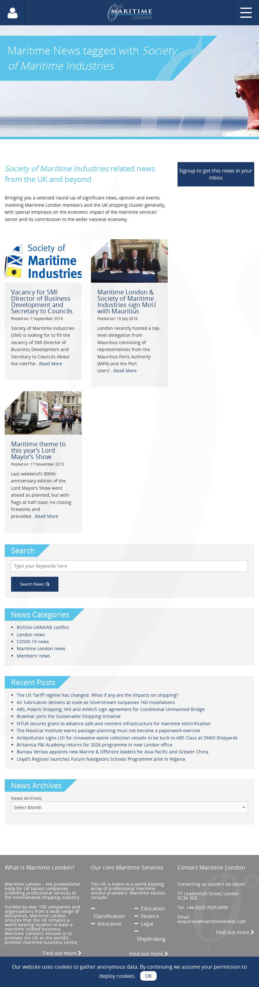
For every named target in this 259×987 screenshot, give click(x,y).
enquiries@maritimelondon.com (212, 921)
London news (31, 635)
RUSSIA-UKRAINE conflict (43, 627)
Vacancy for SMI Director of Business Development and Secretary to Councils (42, 301)
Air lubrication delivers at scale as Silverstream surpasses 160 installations (96, 702)
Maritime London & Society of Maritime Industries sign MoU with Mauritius (126, 301)
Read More (50, 364)
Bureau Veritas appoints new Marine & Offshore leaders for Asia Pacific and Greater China (112, 752)
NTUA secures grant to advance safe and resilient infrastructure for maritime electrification (114, 723)
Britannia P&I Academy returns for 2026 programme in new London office (94, 745)
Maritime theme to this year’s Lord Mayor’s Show (38, 450)
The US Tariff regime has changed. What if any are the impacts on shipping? (97, 695)
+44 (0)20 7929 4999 (207, 907)
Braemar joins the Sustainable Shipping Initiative (69, 716)
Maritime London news (41, 648)
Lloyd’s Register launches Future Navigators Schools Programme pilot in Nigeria (101, 759)
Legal (145, 923)
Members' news (33, 656)
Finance (148, 916)
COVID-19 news (33, 641)
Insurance (108, 923)
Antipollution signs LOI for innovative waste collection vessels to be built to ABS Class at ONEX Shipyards (127, 738)
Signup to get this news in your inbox (215, 174)
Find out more (60, 953)
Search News (33, 584)
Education (151, 908)
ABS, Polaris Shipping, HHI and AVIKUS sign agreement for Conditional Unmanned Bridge (111, 709)
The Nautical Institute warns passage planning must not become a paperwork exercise (108, 730)
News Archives (26, 798)
